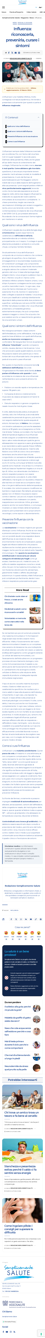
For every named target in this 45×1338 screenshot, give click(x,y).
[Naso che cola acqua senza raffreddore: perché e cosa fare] (36, 1031)
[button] (4, 7)
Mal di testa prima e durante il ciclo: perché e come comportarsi (16, 1044)
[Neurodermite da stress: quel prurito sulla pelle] (36, 1068)
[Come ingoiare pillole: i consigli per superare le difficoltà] (22, 1210)
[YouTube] (7, 1331)
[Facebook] (3, 1331)
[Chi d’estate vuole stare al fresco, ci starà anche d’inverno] (35, 598)
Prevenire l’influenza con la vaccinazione (23, 136)
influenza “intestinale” (12, 345)
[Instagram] (10, 1331)
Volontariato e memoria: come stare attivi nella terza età (15, 621)
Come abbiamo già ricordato (27, 168)
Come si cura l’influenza (16, 142)
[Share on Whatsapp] (21, 919)
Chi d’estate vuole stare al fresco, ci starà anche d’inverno (15, 599)
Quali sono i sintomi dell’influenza (20, 131)
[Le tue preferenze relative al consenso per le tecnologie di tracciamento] (41, 1334)
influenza (14, 910)
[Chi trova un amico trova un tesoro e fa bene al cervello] (22, 1097)
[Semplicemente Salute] (22, 2)
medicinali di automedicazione (24, 801)
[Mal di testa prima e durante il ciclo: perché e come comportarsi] (36, 1045)
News (15, 22)
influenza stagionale (11, 105)
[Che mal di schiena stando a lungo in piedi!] (36, 1057)
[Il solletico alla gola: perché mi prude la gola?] (36, 1008)
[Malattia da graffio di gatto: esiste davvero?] (36, 1019)
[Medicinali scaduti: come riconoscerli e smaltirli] (35, 610)
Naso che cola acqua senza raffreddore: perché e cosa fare (18, 1031)
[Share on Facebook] (8, 52)
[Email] (15, 52)
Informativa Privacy (10, 1321)
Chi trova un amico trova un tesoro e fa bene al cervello (21, 1114)
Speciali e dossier (25, 22)
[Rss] (14, 1331)
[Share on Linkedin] (26, 919)
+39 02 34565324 (12, 1291)
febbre (25, 423)
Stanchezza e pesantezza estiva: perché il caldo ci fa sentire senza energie (20, 1170)
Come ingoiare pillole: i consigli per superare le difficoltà (18, 1229)
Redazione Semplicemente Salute (21, 58)
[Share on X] (12, 52)
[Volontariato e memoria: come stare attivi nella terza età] (35, 620)
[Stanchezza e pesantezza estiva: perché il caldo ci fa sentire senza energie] (22, 1151)
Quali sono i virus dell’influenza (18, 126)
